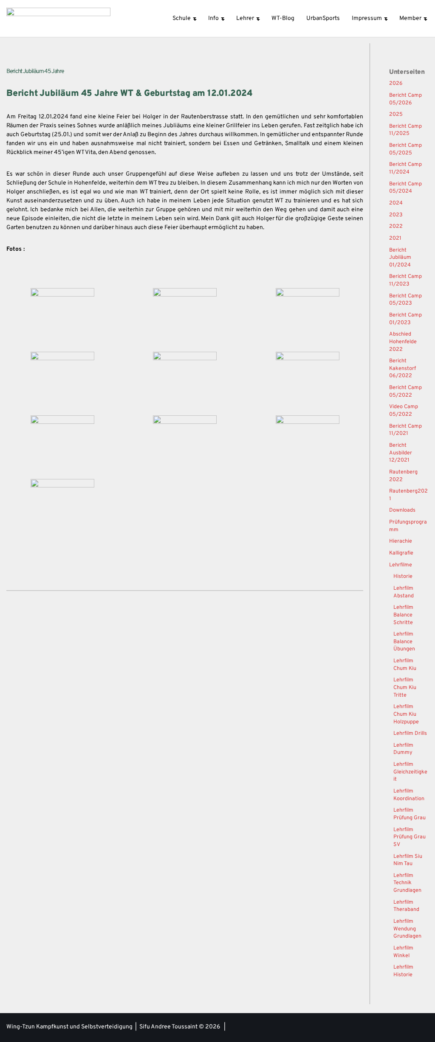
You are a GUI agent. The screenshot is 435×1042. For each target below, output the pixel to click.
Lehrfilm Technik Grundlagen (407, 883)
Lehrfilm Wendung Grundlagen (407, 929)
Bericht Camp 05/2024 (405, 188)
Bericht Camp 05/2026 (405, 99)
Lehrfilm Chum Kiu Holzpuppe (406, 714)
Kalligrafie (401, 553)
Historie (402, 576)
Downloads (402, 510)
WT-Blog (282, 18)
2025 (396, 114)
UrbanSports (323, 18)
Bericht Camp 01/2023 (405, 319)
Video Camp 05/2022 (403, 410)
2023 (396, 215)
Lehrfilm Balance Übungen (404, 642)
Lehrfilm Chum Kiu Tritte (404, 687)
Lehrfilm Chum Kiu (404, 665)
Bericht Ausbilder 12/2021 (400, 453)
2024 (396, 203)
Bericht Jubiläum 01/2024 (400, 258)
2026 (396, 83)
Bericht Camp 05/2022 (405, 391)
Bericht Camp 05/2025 (405, 149)
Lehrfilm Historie (403, 971)
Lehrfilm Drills (410, 733)
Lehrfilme (400, 565)
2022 (396, 226)
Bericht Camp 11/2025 (405, 130)
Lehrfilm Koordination (408, 795)
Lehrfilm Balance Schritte (403, 615)
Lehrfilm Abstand (403, 592)
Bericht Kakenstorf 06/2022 (402, 368)
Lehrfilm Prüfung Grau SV (409, 837)
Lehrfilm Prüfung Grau (409, 814)
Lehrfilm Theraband (406, 906)
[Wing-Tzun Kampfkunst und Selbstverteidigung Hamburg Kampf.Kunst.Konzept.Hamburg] (58, 18)
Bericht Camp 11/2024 (405, 168)
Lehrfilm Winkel (403, 952)
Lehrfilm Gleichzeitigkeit (410, 772)
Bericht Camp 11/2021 (405, 430)
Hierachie (400, 541)
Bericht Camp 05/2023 (405, 300)
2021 (395, 238)
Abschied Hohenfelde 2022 (403, 342)
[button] (194, 18)
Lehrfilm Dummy (403, 749)
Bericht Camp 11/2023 (405, 280)
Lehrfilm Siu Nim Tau (407, 860)
